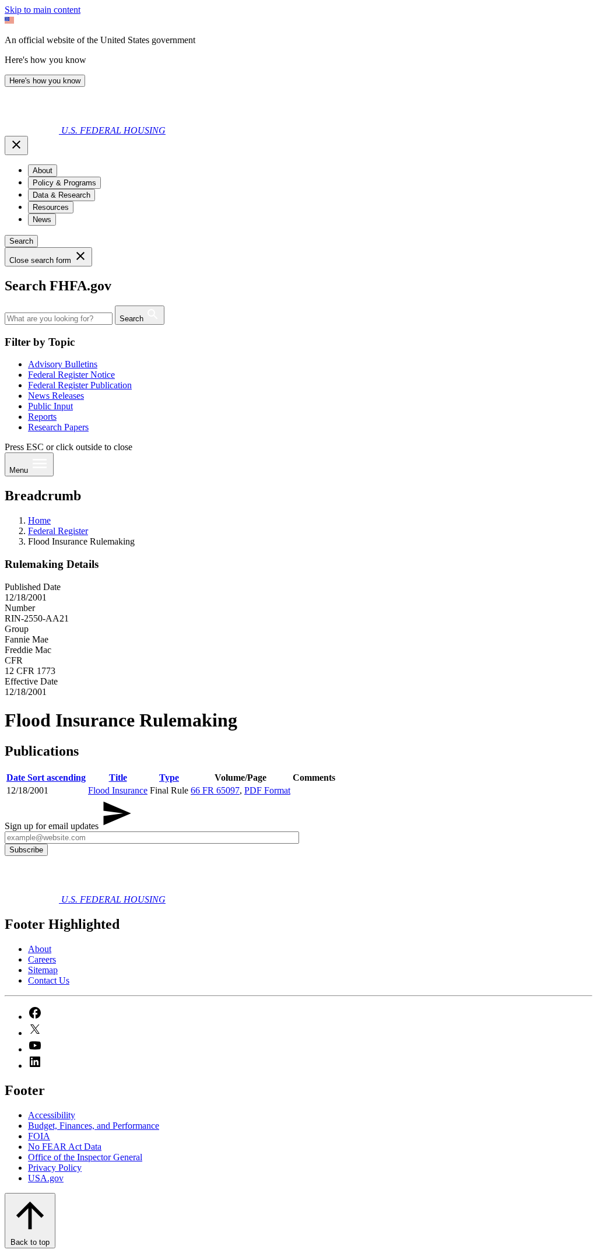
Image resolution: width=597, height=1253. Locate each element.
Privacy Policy (55, 1168)
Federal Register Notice (71, 375)
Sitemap (43, 970)
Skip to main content (42, 10)
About (39, 949)
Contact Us (48, 980)
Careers (42, 959)
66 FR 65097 (215, 790)
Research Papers (58, 427)
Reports (42, 417)
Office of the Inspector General (85, 1157)
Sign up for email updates (53, 826)
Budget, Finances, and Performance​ (93, 1126)
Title (118, 777)
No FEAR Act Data (64, 1147)
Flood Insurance (118, 790)
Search (21, 241)
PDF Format (267, 790)
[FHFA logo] (33, 130)
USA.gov (46, 1178)
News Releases (56, 396)
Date (46, 777)
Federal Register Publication (80, 385)
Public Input (50, 406)
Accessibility (51, 1115)
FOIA (39, 1136)
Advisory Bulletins (62, 364)
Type (169, 777)
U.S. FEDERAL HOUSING (113, 130)
